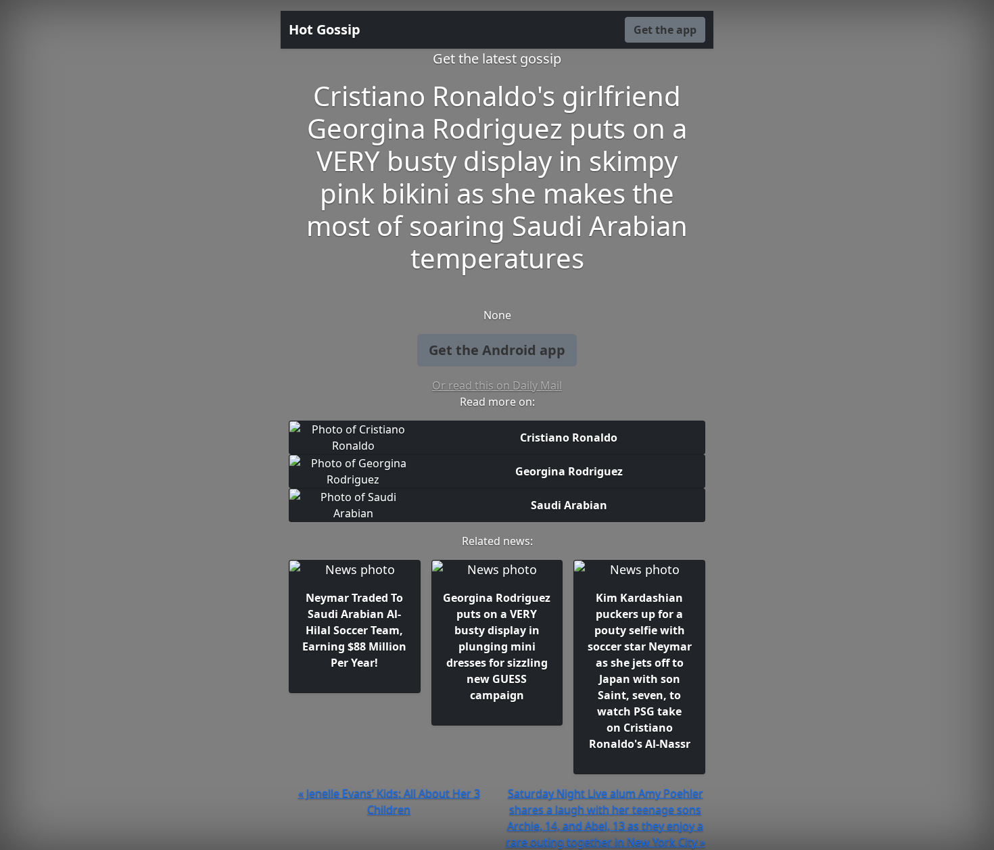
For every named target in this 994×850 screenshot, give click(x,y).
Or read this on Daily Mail (497, 385)
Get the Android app (497, 350)
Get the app (665, 29)
